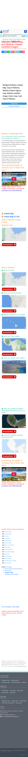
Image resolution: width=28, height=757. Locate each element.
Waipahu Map (7, 540)
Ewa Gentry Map (8, 549)
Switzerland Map (14, 680)
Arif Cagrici (9, 567)
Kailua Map (7, 538)
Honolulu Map (7, 531)
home (10, 39)
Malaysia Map (14, 701)
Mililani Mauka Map (9, 552)
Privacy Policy (3, 751)
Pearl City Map (8, 534)
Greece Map (3, 696)
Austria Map (20, 690)
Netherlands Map (6, 682)
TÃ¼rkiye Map (5, 690)
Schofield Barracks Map (10, 560)
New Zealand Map (16, 682)
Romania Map (23, 701)
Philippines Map (5, 680)
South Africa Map (4, 676)
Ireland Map (13, 690)
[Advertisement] (14, 14)
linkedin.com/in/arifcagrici (11, 574)
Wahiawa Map (7, 558)
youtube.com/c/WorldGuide (12, 190)
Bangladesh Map (6, 701)
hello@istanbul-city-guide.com (12, 716)
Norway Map (19, 703)
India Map (24, 682)
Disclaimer (10, 751)
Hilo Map (6, 536)
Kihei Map (6, 554)
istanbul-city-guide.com (10, 714)
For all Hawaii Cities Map (10, 607)
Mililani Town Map (9, 545)
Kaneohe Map (7, 543)
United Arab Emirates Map (8, 703)
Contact (2, 706)
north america (17, 39)
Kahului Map (7, 547)
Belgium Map (3, 686)
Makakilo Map (7, 556)
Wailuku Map (7, 563)
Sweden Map (5, 692)
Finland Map (12, 692)
